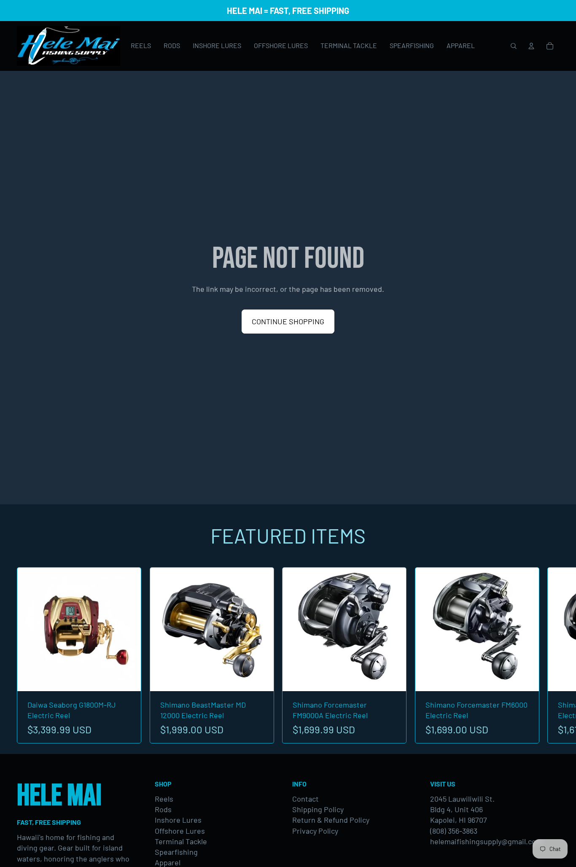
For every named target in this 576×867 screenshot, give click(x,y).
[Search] (513, 46)
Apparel (167, 862)
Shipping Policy (318, 809)
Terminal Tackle (181, 841)
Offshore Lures (180, 830)
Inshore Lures (178, 819)
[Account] (531, 46)
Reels (164, 798)
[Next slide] (550, 655)
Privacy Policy (315, 830)
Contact (305, 798)
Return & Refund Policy (330, 819)
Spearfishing (176, 851)
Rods (163, 809)
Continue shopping (288, 321)
